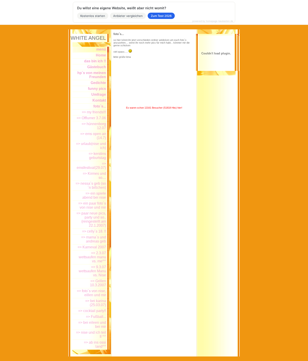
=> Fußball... (96, 317)
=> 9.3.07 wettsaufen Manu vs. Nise (92, 271)
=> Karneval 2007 (92, 247)
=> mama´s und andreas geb (93, 239)
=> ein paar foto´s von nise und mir (92, 205)
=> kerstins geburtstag (97, 156)
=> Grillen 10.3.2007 (98, 283)
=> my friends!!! (94, 112)
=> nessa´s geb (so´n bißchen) (91, 185)
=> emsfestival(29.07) (91, 166)
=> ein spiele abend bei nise (94, 195)
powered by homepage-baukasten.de (212, 21)
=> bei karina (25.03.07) (95, 303)
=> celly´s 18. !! (94, 231)
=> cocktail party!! (92, 311)
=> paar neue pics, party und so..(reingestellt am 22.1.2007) (91, 219)
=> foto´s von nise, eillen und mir (91, 293)
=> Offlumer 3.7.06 (91, 118)
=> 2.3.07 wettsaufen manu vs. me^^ (92, 257)
